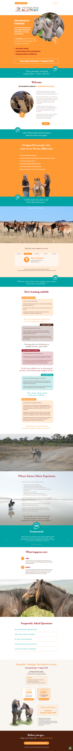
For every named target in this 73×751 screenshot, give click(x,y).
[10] (40, 544)
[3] (33, 544)
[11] (41, 544)
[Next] (67, 540)
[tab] (19, 254)
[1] (31, 544)
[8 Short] (38, 544)
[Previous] (5, 540)
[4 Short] (34, 544)
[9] (39, 544)
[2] (32, 544)
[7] (37, 544)
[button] (21, 3)
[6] (36, 544)
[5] (35, 544)
